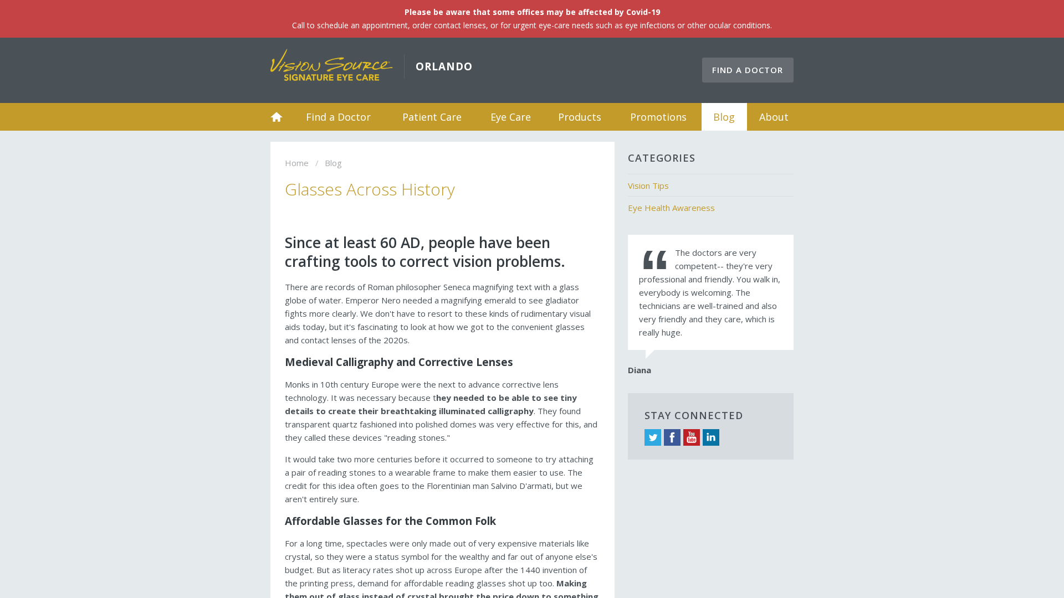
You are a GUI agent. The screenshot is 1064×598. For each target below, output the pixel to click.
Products (579, 116)
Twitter (652, 437)
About (774, 116)
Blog (724, 116)
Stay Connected (693, 415)
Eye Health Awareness (671, 207)
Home (276, 117)
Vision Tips (648, 185)
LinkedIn (711, 437)
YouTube (691, 437)
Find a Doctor (747, 69)
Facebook (672, 437)
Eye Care (510, 116)
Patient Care (432, 116)
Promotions (658, 116)
